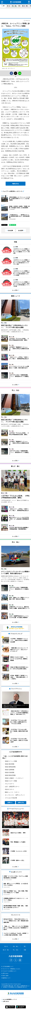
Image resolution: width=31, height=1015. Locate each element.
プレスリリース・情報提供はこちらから (11, 968)
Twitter (15, 960)
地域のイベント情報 (11, 761)
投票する (10, 802)
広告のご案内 (5, 975)
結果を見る (21, 802)
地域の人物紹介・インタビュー (14, 778)
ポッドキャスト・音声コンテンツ (15, 795)
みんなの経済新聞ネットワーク (15, 993)
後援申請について (6, 978)
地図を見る (15, 183)
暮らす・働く (25, 5)
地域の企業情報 (9, 769)
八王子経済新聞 (15, 2)
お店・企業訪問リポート (12, 786)
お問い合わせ (5, 973)
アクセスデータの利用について (9, 971)
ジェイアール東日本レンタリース (12, 191)
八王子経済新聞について (7, 966)
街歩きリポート (9, 789)
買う (20, 5)
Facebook (11, 960)
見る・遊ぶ (14, 5)
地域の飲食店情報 (10, 775)
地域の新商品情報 (10, 767)
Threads (20, 960)
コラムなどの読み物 (11, 798)
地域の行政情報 (9, 772)
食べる (8, 5)
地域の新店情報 (9, 764)
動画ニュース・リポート (12, 792)
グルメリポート (9, 783)
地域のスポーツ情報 (11, 781)
